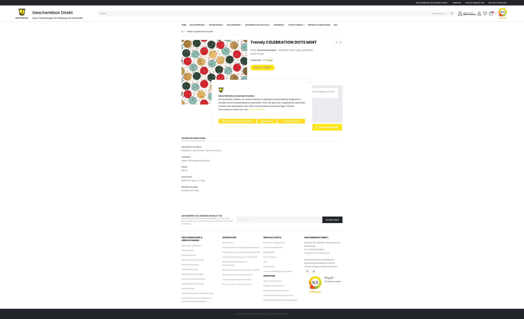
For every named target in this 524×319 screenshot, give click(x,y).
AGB (265, 261)
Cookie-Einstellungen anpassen (277, 271)
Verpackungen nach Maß (192, 283)
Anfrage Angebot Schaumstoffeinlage (280, 300)
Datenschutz (268, 266)
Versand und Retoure (272, 247)
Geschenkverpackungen (192, 274)
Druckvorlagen (269, 257)
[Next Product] (341, 42)
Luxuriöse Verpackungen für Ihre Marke (239, 257)
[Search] (452, 13)
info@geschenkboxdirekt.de (316, 253)
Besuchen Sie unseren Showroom (237, 284)
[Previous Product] (336, 42)
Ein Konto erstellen (497, 3)
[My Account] (479, 13)
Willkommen (227, 242)
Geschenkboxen (188, 255)
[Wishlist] (485, 13)
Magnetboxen (187, 250)
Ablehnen (267, 121)
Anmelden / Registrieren (274, 242)
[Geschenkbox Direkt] (22, 13)
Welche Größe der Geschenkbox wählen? (241, 270)
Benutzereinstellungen (237, 121)
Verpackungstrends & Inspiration (237, 279)
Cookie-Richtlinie (256, 109)
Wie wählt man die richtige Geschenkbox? (241, 247)
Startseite (182, 31)
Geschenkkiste (188, 288)
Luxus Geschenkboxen (191, 245)
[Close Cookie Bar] (310, 83)
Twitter (307, 271)
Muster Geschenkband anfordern (278, 295)
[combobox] (276, 13)
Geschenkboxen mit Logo (192, 260)
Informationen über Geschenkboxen (197, 293)
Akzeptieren (291, 121)
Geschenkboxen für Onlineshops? (237, 274)
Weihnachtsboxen (189, 269)
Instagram (313, 271)
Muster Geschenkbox (272, 281)
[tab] (193, 138)
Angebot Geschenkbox (273, 285)
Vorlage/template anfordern (276, 290)
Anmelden (457, 3)
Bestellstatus (269, 252)
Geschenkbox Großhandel (193, 279)
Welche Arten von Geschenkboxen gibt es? (241, 252)
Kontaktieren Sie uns (474, 3)
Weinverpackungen (190, 264)
